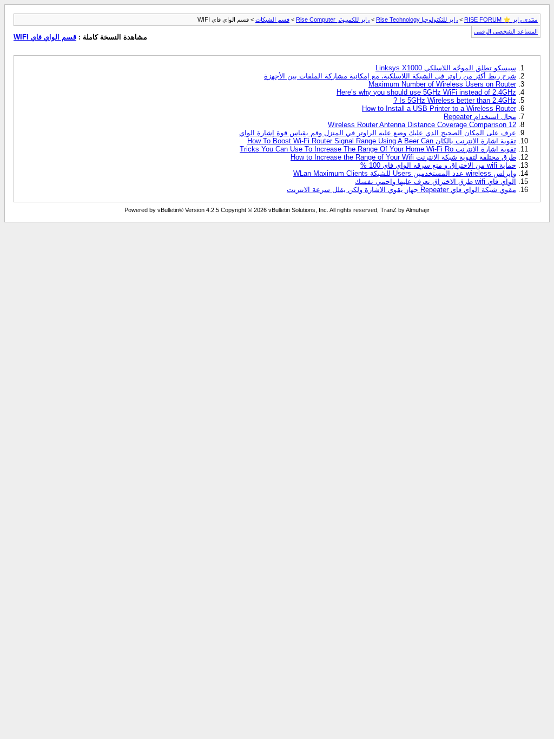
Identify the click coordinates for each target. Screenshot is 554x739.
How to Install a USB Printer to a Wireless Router (439, 108)
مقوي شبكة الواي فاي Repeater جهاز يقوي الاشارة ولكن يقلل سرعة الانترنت (401, 190)
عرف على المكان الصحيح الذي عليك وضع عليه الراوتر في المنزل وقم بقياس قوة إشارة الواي (377, 133)
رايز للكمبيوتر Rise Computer (333, 19)
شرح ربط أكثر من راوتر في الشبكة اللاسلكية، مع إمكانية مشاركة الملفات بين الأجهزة (390, 76)
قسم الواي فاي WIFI (45, 37)
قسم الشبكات (272, 19)
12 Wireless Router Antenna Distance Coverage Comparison (422, 125)
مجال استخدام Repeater (480, 117)
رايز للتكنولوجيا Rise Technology (417, 19)
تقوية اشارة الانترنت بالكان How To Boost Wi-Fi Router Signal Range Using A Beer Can (381, 141)
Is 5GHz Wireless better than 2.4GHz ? (454, 100)
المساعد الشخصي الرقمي (506, 31)
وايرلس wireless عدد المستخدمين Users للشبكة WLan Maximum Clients (404, 173)
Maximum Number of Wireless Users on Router (442, 84)
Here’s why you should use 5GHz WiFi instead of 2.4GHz (426, 92)
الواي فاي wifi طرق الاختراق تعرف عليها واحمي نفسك (435, 181)
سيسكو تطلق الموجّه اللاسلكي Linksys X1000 (445, 68)
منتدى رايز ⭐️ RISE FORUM (501, 19)
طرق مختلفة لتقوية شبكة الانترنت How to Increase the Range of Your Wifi (403, 157)
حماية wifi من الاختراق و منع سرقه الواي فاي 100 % (438, 165)
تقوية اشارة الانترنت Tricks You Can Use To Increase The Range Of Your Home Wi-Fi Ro (378, 149)
